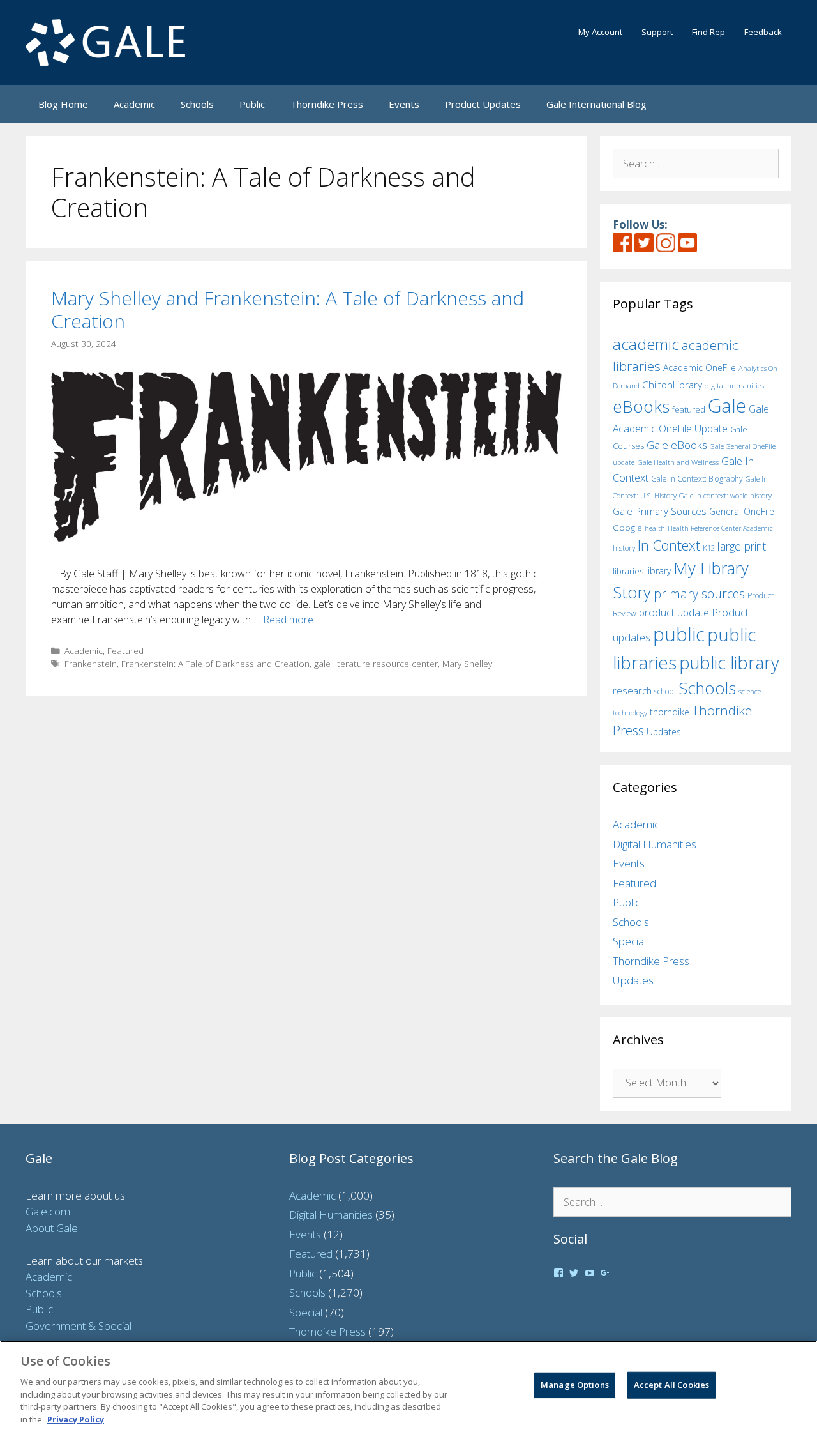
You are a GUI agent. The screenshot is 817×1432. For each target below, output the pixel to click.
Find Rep (708, 32)
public (679, 634)
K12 (709, 547)
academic (646, 343)
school (665, 691)
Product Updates (483, 104)
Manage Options (575, 1384)
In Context (669, 545)
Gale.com (48, 1211)
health (655, 528)
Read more (288, 620)
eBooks (641, 406)
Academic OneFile (699, 368)
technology (630, 712)
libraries (628, 571)
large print (741, 546)
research (632, 690)
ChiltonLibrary (672, 385)
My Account (600, 32)
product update (674, 613)
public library (729, 662)
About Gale (52, 1228)
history (624, 547)
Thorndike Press (326, 104)
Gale (727, 405)
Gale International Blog (596, 104)
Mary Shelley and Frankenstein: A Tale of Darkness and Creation (287, 309)
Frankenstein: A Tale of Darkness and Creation (215, 663)
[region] (408, 1386)
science (749, 691)
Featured (125, 650)
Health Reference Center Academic (720, 528)
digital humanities (734, 385)
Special (629, 941)
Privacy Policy (75, 1418)
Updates (664, 732)
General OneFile (741, 511)
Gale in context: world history (725, 495)
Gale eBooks (677, 445)
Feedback (763, 32)
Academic (134, 104)
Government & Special (78, 1325)
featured (688, 409)
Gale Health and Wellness (678, 462)
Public (252, 104)
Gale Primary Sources (660, 511)
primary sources (699, 593)
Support (657, 32)
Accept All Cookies (671, 1384)
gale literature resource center (376, 663)
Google (627, 527)
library (658, 571)
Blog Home (63, 104)
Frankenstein (90, 663)
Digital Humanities (654, 844)
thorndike (669, 712)
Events (404, 104)
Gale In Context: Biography (697, 478)
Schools (197, 104)
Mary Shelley (467, 663)
